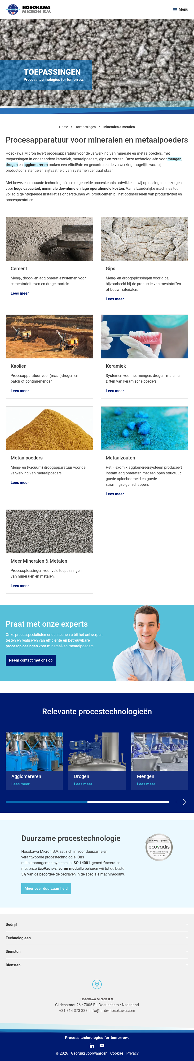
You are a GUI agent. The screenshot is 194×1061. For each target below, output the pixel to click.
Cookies (116, 1053)
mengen (174, 159)
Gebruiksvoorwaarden (89, 1053)
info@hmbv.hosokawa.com (112, 1010)
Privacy (132, 1053)
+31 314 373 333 (73, 1010)
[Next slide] (184, 802)
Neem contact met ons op (31, 660)
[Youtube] (102, 1045)
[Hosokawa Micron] (28, 9)
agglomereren (36, 164)
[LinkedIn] (92, 1045)
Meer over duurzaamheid (46, 888)
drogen (12, 164)
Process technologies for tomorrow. (97, 1037)
